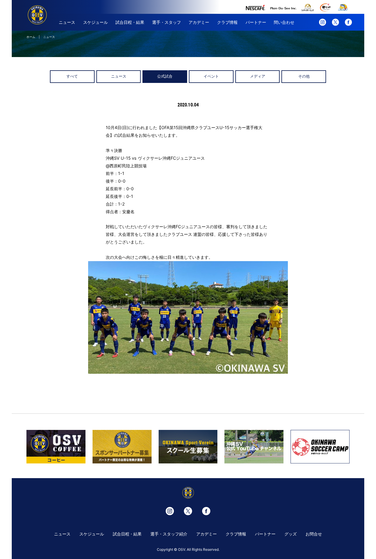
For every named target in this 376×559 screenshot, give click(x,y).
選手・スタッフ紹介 (168, 533)
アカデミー (199, 22)
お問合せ (314, 533)
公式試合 (164, 76)
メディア (257, 76)
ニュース (67, 22)
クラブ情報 (227, 22)
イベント (211, 76)
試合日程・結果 (129, 22)
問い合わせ (284, 22)
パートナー (256, 22)
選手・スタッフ (166, 22)
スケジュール (95, 22)
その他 (304, 76)
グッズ (290, 533)
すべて (72, 76)
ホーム (30, 37)
